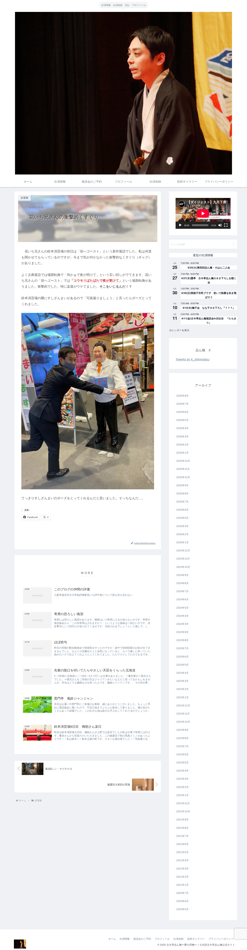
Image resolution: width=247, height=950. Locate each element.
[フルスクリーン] (226, 225)
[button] (233, 244)
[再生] (180, 225)
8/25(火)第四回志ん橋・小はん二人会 (209, 267)
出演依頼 (178, 938)
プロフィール (162, 938)
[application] (203, 213)
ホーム (112, 938)
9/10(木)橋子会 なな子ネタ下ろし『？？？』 (209, 307)
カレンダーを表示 (179, 330)
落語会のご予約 (142, 938)
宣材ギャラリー (196, 938)
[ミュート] (220, 225)
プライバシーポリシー (221, 938)
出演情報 (125, 938)
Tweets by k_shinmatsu (192, 359)
